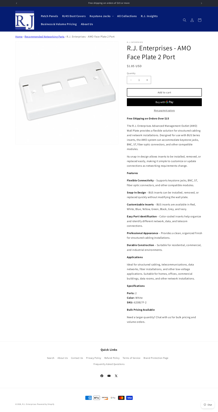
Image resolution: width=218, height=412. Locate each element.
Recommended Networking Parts (45, 36)
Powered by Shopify (45, 404)
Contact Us (77, 357)
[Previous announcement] (16, 3)
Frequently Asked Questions (109, 364)
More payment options (164, 110)
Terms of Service (132, 357)
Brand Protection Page (156, 357)
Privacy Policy (93, 357)
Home (18, 36)
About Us (63, 357)
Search (50, 357)
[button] (101, 16)
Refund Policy (112, 357)
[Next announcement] (201, 3)
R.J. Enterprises (29, 404)
